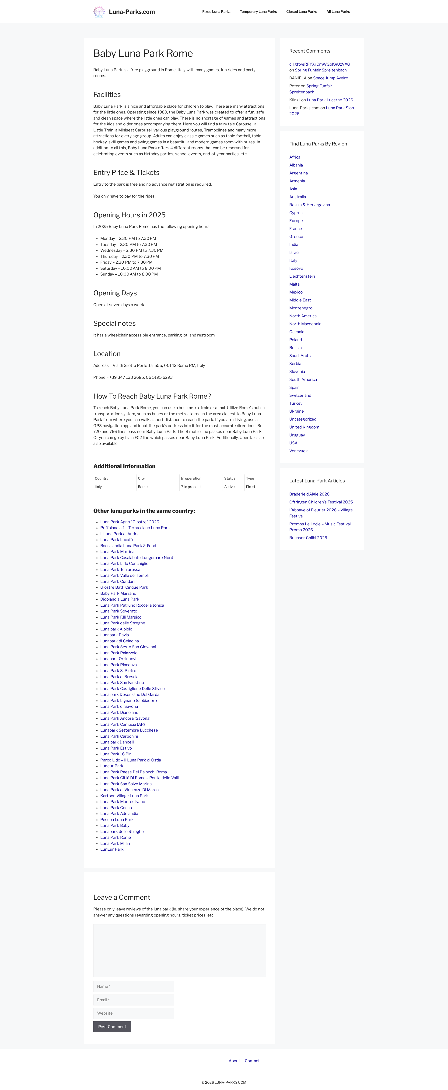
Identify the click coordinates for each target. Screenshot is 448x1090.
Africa (294, 157)
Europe (296, 220)
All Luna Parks (338, 12)
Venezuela (298, 451)
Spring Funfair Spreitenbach (321, 70)
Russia (295, 347)
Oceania (296, 331)
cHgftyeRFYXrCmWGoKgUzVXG (319, 64)
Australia (297, 197)
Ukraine (296, 411)
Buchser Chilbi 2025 (308, 537)
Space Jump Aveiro (330, 78)
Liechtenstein (302, 276)
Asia (293, 189)
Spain (294, 387)
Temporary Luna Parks (258, 12)
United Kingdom (304, 427)
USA (293, 443)
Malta (294, 284)
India (293, 244)
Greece (296, 236)
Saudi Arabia (300, 355)
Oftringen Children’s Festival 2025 (321, 502)
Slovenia (297, 371)
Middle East (300, 300)
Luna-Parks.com (132, 11)
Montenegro (300, 308)
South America (303, 379)
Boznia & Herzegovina (309, 204)
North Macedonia (305, 324)
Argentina (298, 173)
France (295, 228)
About (234, 1060)
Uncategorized (302, 419)
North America (303, 316)
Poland (295, 339)
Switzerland (300, 395)
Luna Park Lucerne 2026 (330, 100)
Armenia (297, 181)
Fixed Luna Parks (216, 12)
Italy (293, 260)
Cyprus (296, 212)
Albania (296, 165)
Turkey (295, 403)
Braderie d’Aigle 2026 (309, 494)
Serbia (295, 363)
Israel (294, 252)
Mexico (296, 292)
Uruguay (297, 435)
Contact (252, 1060)
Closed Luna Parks (301, 12)
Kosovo (296, 268)
